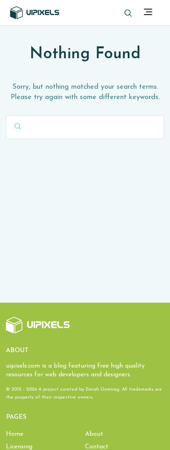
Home (14, 434)
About (94, 434)
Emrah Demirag (102, 389)
